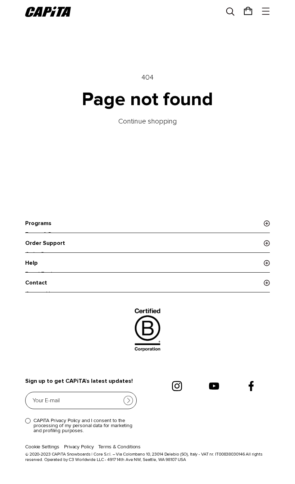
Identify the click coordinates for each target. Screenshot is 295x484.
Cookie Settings (42, 447)
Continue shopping (147, 121)
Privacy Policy (79, 447)
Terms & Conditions (119, 447)
